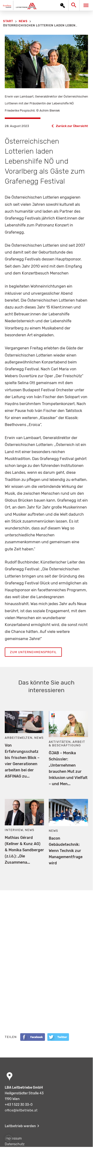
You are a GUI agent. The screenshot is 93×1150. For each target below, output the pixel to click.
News (39, 737)
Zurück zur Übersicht (72, 126)
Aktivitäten (60, 742)
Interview (14, 830)
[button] (8, 1138)
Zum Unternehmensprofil (33, 652)
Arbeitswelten (18, 737)
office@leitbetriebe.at (21, 1110)
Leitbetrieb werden (20, 1126)
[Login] (62, 5)
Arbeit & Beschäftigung (67, 743)
